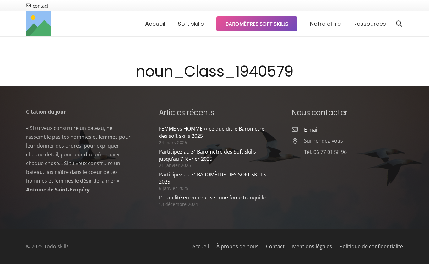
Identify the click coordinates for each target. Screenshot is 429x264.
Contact (275, 246)
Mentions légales (312, 246)
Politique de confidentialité (371, 246)
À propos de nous (237, 246)
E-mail (311, 129)
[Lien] (38, 23)
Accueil (200, 246)
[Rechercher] (399, 24)
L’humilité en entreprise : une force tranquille (212, 197)
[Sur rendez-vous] (297, 141)
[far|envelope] (297, 129)
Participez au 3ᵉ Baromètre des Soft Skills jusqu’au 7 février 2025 (207, 155)
